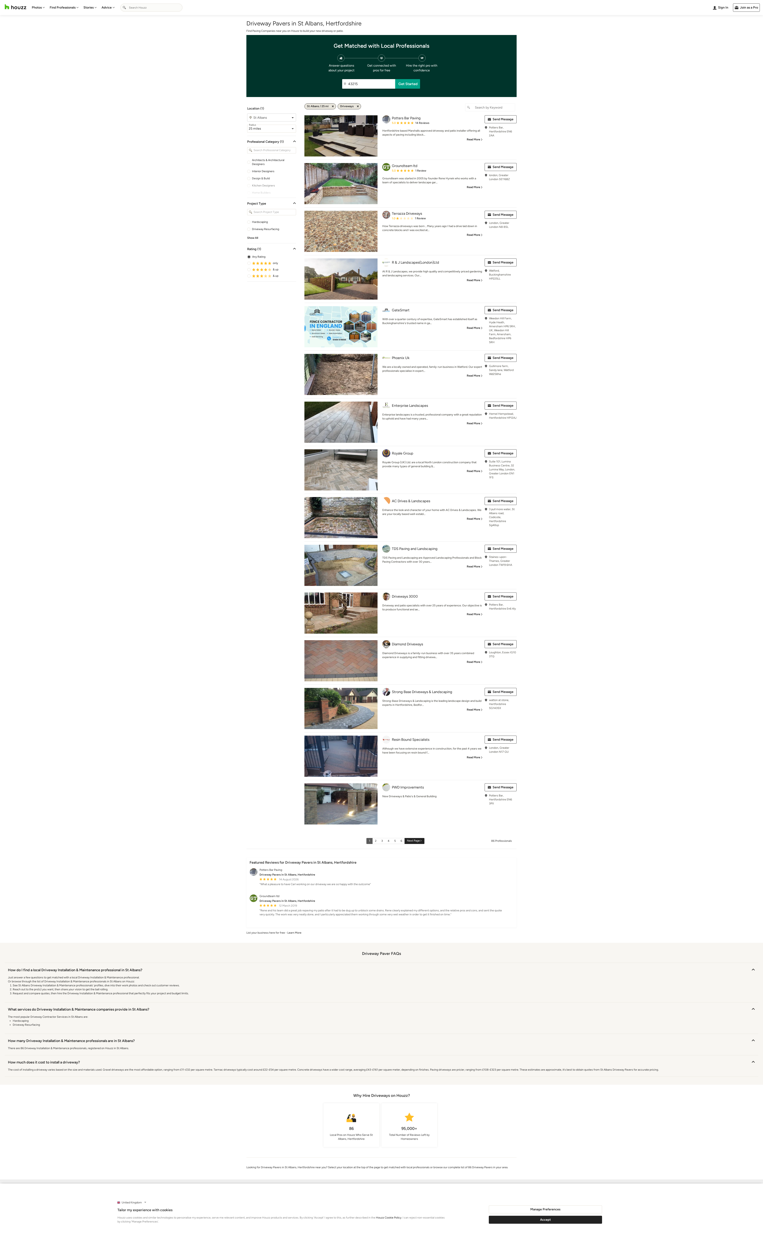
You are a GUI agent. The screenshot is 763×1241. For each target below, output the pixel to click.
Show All (252, 238)
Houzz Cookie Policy (388, 1217)
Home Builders (261, 192)
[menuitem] (38, 7)
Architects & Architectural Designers (268, 162)
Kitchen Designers (263, 185)
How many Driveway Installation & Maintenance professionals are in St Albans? (71, 1041)
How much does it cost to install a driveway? (44, 1062)
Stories (88, 7)
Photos (37, 7)
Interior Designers (263, 171)
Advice (107, 7)
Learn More (294, 932)
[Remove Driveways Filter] (358, 106)
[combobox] (151, 8)
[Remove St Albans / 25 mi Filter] (333, 106)
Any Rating (258, 256)
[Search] (124, 8)
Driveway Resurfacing (265, 229)
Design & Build (261, 178)
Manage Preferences (545, 1209)
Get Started (408, 84)
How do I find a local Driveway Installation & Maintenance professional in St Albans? (75, 970)
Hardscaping (260, 222)
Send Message (503, 119)
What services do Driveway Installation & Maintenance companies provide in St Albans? (78, 1009)
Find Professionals (63, 7)
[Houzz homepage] (15, 6)
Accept (545, 1220)
